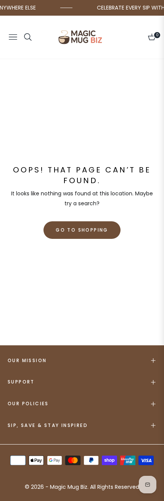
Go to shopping (82, 230)
